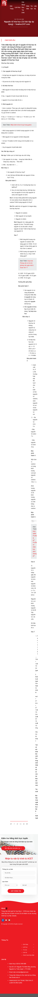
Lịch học (25, 947)
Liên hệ (25, 952)
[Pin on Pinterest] (23, 824)
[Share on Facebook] (14, 824)
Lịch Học (17, 7)
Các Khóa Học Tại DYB (23, 7)
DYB (12, 924)
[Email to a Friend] (20, 824)
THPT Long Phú (7, 932)
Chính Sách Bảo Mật (28, 955)
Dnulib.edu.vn (16, 977)
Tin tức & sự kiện (19, 19)
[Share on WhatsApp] (11, 824)
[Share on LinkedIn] (27, 824)
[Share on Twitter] (17, 824)
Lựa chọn (5, 881)
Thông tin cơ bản (7, 869)
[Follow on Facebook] (3, 920)
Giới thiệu (25, 944)
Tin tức (31, 7)
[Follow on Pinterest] (6, 920)
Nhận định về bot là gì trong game (21, 125)
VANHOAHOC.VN (14, 980)
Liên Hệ (35, 7)
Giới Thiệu (12, 7)
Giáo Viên (27, 7)
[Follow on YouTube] (9, 920)
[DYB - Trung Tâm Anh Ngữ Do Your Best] (4, 3)
